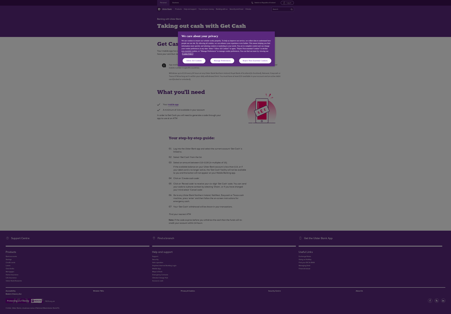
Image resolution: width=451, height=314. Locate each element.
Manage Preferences (222, 61)
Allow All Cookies (194, 61)
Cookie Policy (187, 54)
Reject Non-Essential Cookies (255, 61)
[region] (226, 48)
